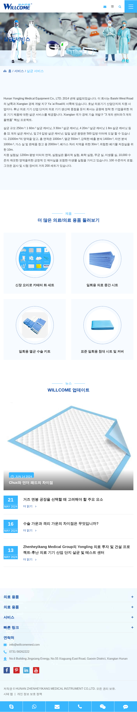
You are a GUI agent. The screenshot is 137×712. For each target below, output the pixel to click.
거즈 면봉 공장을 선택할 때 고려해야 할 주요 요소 (63, 499)
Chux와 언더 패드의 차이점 (31, 483)
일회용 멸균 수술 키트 (34, 351)
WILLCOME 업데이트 (69, 390)
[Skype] (11, 706)
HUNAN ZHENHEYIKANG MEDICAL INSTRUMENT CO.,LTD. (56, 688)
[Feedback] (125, 706)
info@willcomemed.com (24, 644)
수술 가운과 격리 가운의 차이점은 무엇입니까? (60, 523)
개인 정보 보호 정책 (29, 694)
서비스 (19, 71)
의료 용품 (11, 597)
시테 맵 (8, 694)
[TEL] (80, 706)
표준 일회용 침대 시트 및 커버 (102, 351)
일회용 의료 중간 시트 (102, 285)
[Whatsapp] (34, 706)
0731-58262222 (19, 651)
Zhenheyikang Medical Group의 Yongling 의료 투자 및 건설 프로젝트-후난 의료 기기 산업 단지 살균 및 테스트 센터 (76, 549)
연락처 (9, 638)
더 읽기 (28, 506)
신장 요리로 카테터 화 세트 (34, 285)
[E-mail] (57, 706)
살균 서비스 (35, 71)
